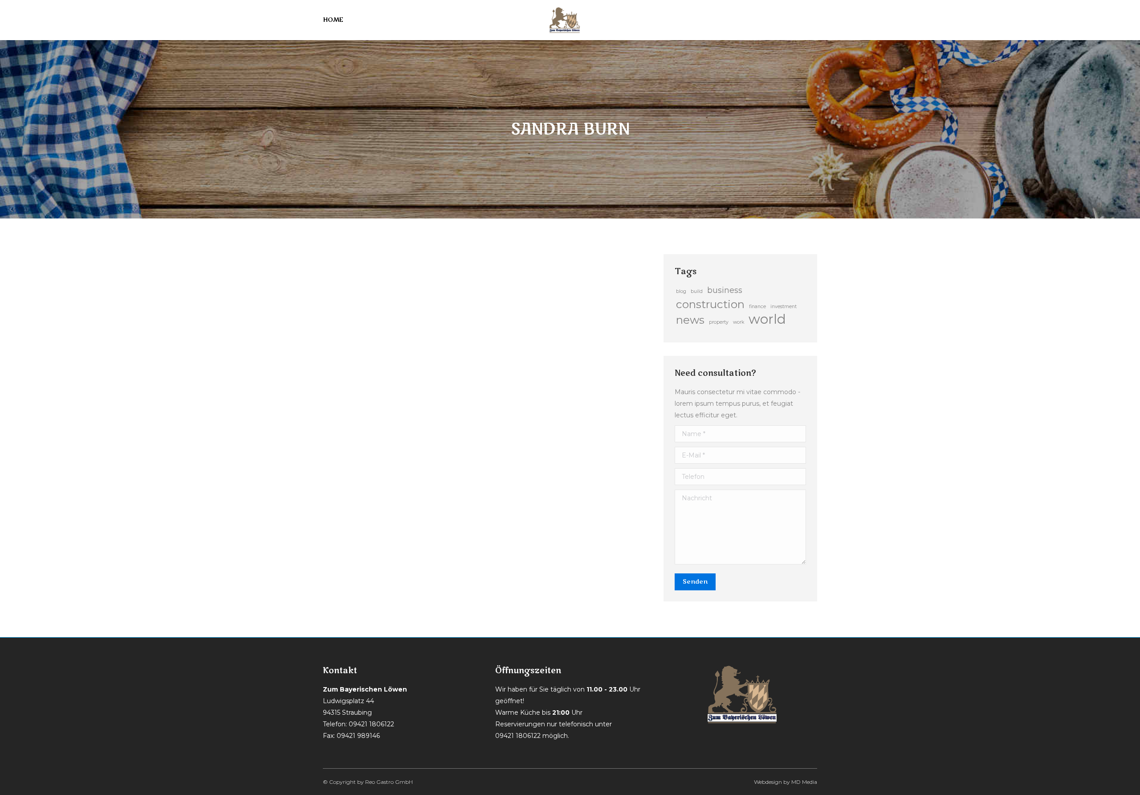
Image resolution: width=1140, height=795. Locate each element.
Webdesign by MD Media (785, 782)
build (697, 291)
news (690, 319)
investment (783, 306)
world (767, 319)
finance (757, 306)
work (738, 322)
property (719, 322)
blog (681, 291)
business (724, 290)
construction (710, 304)
